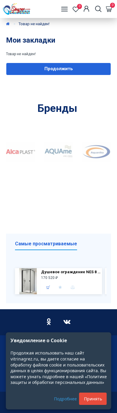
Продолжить (58, 68)
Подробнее (65, 399)
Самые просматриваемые (46, 244)
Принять (93, 399)
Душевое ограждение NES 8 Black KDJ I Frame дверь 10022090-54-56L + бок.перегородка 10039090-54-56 (70, 272)
